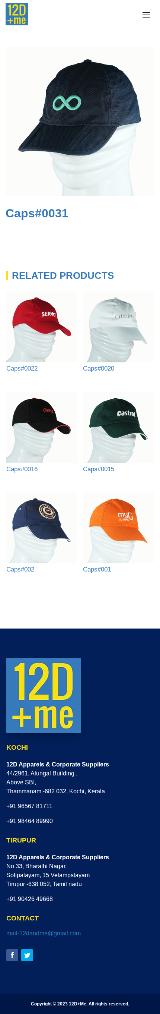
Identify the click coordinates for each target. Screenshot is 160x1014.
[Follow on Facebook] (12, 955)
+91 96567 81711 (29, 806)
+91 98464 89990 (29, 821)
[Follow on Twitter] (27, 955)
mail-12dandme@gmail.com (43, 933)
